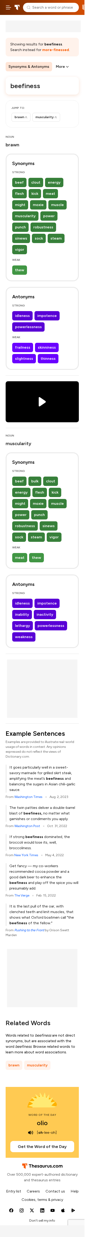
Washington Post (27, 826)
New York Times (26, 855)
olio (42, 1123)
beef (19, 182)
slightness (24, 358)
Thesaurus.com (17, 7)
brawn (13, 1065)
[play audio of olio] (31, 1132)
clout (35, 182)
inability (22, 614)
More (60, 66)
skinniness (47, 347)
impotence (47, 315)
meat (50, 193)
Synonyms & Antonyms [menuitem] (28, 66)
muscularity (25, 216)
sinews (21, 238)
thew (19, 270)
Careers (33, 1191)
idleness (22, 315)
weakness (24, 637)
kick (34, 193)
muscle (57, 205)
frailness (22, 347)
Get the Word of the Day (42, 1146)
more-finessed (55, 50)
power (49, 216)
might (20, 205)
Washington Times (28, 797)
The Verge (21, 895)
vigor (19, 249)
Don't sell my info (42, 1221)
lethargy (22, 625)
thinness (48, 358)
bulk (34, 481)
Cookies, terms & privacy (42, 1199)
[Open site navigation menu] (8, 7)
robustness (43, 227)
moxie (38, 205)
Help (75, 1191)
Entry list (13, 1191)
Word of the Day (42, 1115)
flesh (19, 193)
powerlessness (28, 327)
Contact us (55, 1191)
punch (20, 227)
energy (54, 182)
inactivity (45, 614)
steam (56, 238)
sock (39, 238)
